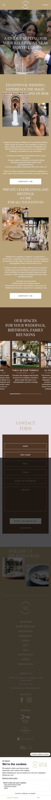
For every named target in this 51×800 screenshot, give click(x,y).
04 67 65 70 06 (25, 684)
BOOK (46, 5)
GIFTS (25, 645)
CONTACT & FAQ (25, 664)
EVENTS (25, 641)
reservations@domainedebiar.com (25, 688)
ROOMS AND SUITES (25, 626)
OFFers (25, 659)
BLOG (25, 650)
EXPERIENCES (25, 636)
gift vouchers (25, 655)
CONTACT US (25, 181)
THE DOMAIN (25, 622)
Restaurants (25, 631)
